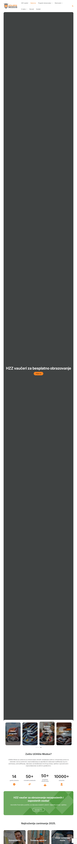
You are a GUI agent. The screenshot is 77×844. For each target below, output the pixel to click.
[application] (51, 3)
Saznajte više (38, 810)
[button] (45, 3)
